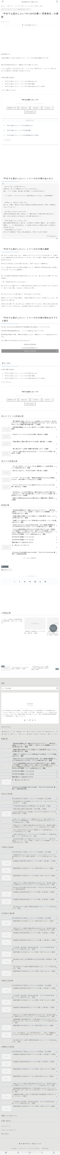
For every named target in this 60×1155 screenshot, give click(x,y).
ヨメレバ (33, 101)
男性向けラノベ (7, 569)
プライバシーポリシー (9, 1130)
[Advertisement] (30, 39)
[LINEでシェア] (30, 581)
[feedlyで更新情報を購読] (33, 720)
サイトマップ (6, 1126)
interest (5, 566)
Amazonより (53, 236)
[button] (45, 581)
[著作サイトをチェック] (25, 720)
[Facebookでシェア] (19, 581)
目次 (27, 120)
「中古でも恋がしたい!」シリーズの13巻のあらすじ (19, 125)
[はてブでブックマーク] (24, 581)
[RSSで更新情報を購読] (35, 720)
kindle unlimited (30, 344)
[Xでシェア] (14, 581)
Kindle (36, 107)
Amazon (24, 107)
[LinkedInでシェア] (40, 581)
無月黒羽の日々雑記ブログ (30, 2)
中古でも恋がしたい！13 (30, 99)
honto (47, 107)
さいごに (8, 140)
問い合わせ (5, 1134)
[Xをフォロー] (27, 720)
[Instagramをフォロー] (30, 720)
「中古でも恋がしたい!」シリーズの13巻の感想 (18, 130)
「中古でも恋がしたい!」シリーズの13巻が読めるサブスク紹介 (22, 135)
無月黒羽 (30, 703)
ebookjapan (30, 111)
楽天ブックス (12, 107)
